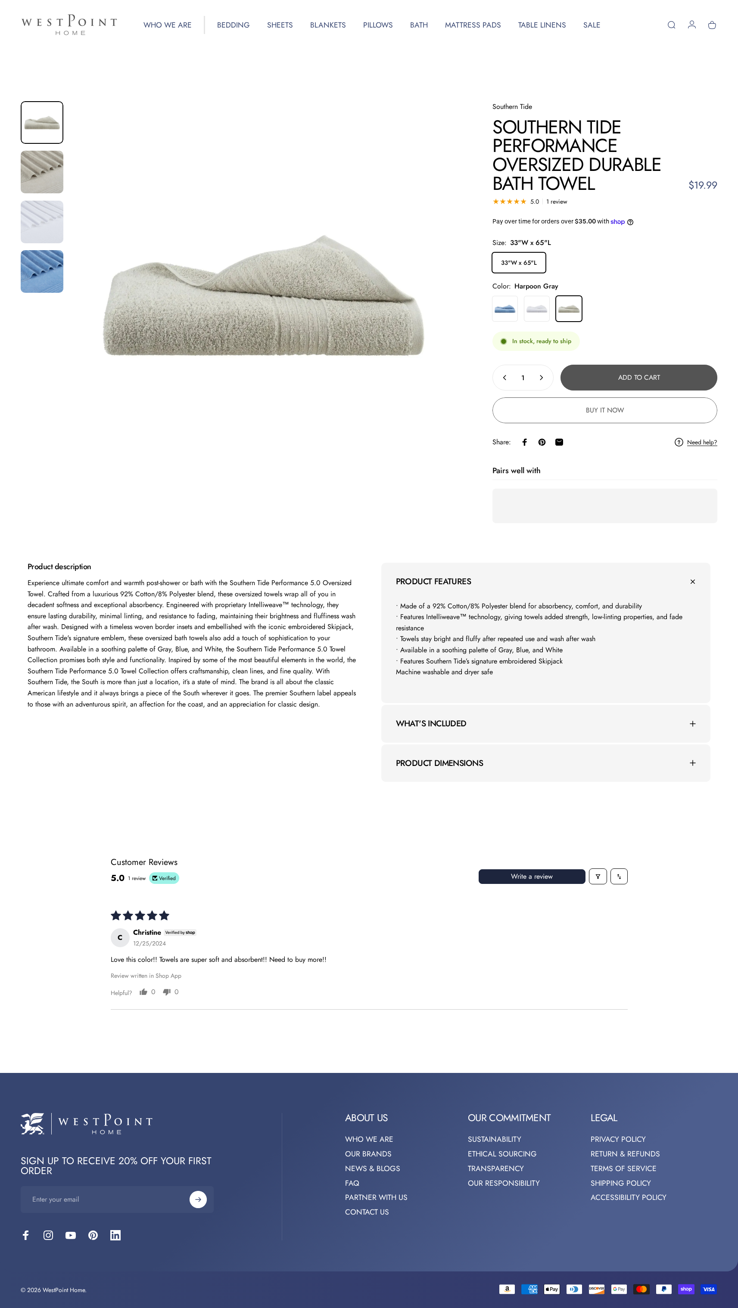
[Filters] (598, 876)
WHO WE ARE (369, 1139)
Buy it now (605, 410)
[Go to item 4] (42, 222)
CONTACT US (367, 1212)
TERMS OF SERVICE (624, 1168)
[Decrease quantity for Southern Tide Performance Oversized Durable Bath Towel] (503, 377)
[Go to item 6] (42, 271)
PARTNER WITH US (376, 1198)
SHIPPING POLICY (621, 1183)
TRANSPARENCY (496, 1168)
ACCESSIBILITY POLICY (628, 1198)
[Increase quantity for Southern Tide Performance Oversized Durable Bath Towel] (543, 377)
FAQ (352, 1183)
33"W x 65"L (519, 262)
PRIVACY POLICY (618, 1139)
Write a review (532, 876)
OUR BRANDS (368, 1154)
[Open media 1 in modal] (263, 294)
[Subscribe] (198, 1199)
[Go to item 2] (42, 172)
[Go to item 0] (42, 122)
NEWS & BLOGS (372, 1168)
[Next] (435, 313)
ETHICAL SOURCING (502, 1154)
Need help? (702, 442)
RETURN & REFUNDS (625, 1154)
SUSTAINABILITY (494, 1139)
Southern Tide (512, 107)
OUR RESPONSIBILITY (504, 1183)
